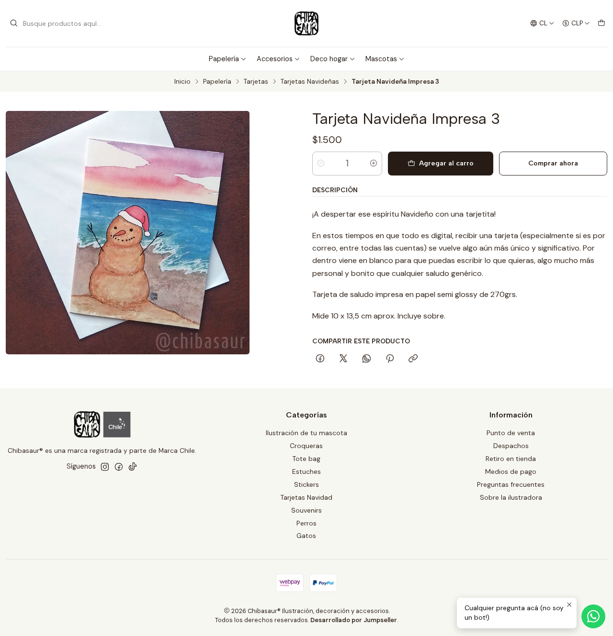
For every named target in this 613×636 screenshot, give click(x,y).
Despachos (511, 445)
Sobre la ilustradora (511, 497)
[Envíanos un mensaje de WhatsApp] (593, 616)
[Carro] (601, 23)
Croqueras (306, 445)
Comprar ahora (553, 163)
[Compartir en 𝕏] (343, 359)
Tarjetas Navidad (306, 497)
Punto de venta (511, 432)
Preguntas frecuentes (511, 484)
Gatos (306, 535)
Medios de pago (510, 471)
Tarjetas (256, 81)
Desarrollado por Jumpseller (353, 620)
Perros (306, 523)
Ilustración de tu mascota (306, 432)
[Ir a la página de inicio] (306, 23)
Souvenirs (306, 510)
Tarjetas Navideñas (310, 81)
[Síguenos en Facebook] (119, 467)
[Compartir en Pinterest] (390, 359)
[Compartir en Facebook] (320, 359)
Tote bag (306, 458)
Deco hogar (329, 59)
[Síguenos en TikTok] (132, 467)
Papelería (224, 59)
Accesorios (275, 59)
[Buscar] (14, 23)
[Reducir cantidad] (321, 163)
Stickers (306, 484)
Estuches (306, 471)
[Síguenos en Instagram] (105, 467)
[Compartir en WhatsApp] (367, 359)
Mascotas (381, 59)
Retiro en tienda (511, 458)
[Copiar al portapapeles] (413, 359)
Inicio (182, 81)
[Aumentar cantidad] (373, 163)
